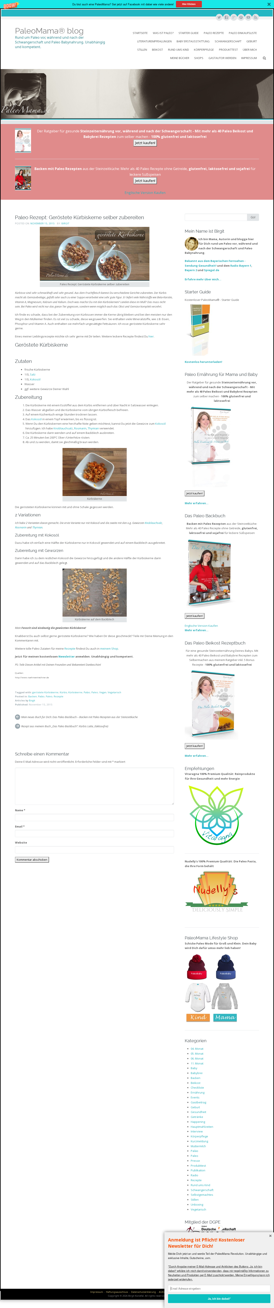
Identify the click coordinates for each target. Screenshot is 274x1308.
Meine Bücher (179, 58)
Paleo (94, 692)
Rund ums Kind (178, 50)
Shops (198, 58)
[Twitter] (219, 17)
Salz (33, 374)
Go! (253, 217)
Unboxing (197, 1204)
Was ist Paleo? (163, 33)
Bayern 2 (191, 270)
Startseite (140, 33)
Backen (32, 696)
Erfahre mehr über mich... (203, 279)
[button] (137, 4)
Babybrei (197, 1073)
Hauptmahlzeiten (202, 1127)
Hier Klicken (189, 4)
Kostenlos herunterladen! (203, 362)
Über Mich (250, 50)
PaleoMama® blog (49, 30)
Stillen (142, 50)
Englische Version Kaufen (145, 192)
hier (151, 336)
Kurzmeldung (199, 1141)
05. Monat (197, 1053)
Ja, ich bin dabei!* (219, 1298)
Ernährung (197, 1092)
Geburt (251, 41)
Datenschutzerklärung (143, 1291)
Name (20, 810)
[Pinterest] (240, 17)
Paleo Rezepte (214, 33)
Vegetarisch (114, 692)
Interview (197, 1131)
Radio (194, 1175)
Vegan (102, 692)
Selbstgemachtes (202, 1195)
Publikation (198, 1170)
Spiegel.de (211, 270)
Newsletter (66, 656)
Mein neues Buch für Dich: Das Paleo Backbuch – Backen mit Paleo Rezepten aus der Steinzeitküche (79, 717)
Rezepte (69, 648)
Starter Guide (189, 33)
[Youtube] (248, 17)
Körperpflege (204, 50)
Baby (194, 1068)
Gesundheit (198, 1112)
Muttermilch (198, 1146)
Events (195, 1097)
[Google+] (233, 17)
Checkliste (197, 1087)
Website (21, 842)
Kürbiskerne (75, 692)
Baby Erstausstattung (193, 41)
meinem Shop (109, 648)
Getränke (197, 1117)
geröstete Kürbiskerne (45, 692)
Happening (198, 1122)
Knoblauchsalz (63, 428)
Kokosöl (35, 379)
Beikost (157, 50)
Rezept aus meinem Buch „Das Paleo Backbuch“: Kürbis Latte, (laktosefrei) (64, 726)
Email (20, 826)
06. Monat (197, 1058)
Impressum (249, 58)
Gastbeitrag (198, 1102)
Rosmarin (80, 428)
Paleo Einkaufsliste (243, 33)
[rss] (255, 17)
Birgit (65, 223)
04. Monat (197, 1049)
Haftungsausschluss (117, 1291)
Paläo (87, 692)
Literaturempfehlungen (154, 41)
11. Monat (197, 1063)
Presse (195, 1161)
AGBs (162, 1291)
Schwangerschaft (228, 41)
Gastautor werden (222, 58)
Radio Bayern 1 (240, 266)
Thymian (93, 428)
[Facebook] (226, 17)
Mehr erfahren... (196, 503)
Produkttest (228, 50)
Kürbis (63, 692)
